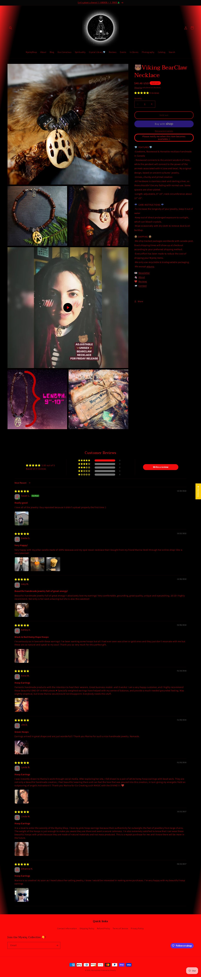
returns (150, 266)
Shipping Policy (87, 928)
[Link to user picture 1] (22, 518)
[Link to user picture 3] (53, 564)
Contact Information (67, 928)
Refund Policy (103, 928)
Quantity (138, 98)
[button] (10, 28)
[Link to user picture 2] (37, 564)
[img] (22, 491)
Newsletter (144, 272)
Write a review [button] (160, 467)
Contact (142, 285)
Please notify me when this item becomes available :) (163, 137)
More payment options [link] (164, 131)
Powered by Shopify (108, 970)
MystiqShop (95, 970)
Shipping (138, 87)
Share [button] (140, 301)
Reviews (142, 281)
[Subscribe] (57, 945)
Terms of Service (120, 928)
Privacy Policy (137, 928)
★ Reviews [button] (198, 491)
